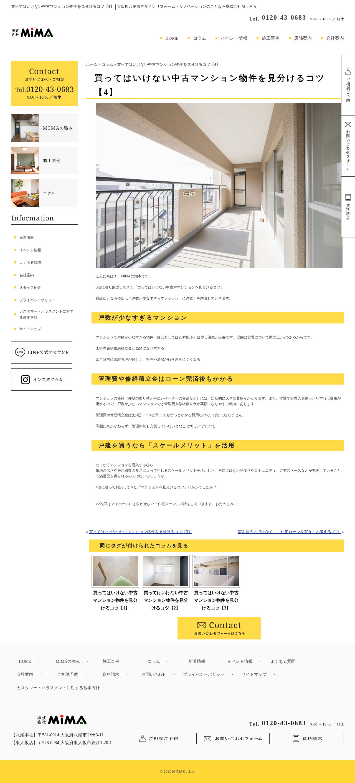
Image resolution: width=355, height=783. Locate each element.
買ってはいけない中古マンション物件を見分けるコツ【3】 (140, 532)
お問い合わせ (153, 674)
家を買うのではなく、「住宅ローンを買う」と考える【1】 (289, 532)
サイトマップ (30, 329)
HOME (172, 38)
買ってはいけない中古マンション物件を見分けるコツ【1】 (115, 600)
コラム (199, 38)
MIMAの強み (68, 661)
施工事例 (271, 38)
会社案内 (335, 38)
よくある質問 (30, 262)
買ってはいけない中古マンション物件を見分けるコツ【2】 (166, 600)
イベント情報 (234, 38)
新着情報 (26, 237)
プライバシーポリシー (37, 300)
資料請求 (111, 674)
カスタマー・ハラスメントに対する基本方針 (46, 314)
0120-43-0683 (284, 17)
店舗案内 (303, 38)
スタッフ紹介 (30, 287)
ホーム (92, 64)
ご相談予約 (67, 674)
